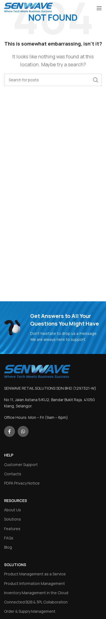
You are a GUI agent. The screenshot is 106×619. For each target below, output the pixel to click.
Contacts (12, 473)
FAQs (8, 537)
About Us (12, 509)
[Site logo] (28, 8)
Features (12, 528)
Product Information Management (34, 583)
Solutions (12, 519)
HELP (8, 455)
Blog (8, 547)
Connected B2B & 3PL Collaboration (36, 602)
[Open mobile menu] (99, 8)
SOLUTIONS (15, 564)
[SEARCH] (95, 80)
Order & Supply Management (29, 611)
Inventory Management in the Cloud (36, 592)
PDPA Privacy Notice (22, 483)
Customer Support (21, 464)
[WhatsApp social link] (23, 431)
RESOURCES (15, 500)
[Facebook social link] (9, 431)
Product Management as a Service (35, 573)
